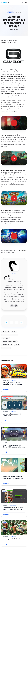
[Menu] (25, 2)
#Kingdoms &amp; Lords (9, 341)
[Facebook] (11, 322)
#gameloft (6, 331)
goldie (10, 12)
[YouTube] (16, 322)
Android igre (13, 40)
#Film (17, 344)
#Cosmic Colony (7, 344)
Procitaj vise (6, 389)
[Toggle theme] (22, 2)
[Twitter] (16, 305)
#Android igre (14, 29)
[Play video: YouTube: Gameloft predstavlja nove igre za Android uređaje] (14, 123)
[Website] (12, 305)
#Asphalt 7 (6, 338)
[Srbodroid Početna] (7, 2)
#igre (13, 331)
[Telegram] (21, 322)
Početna (3, 40)
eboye (4, 366)
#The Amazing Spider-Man (10, 335)
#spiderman (6, 348)
